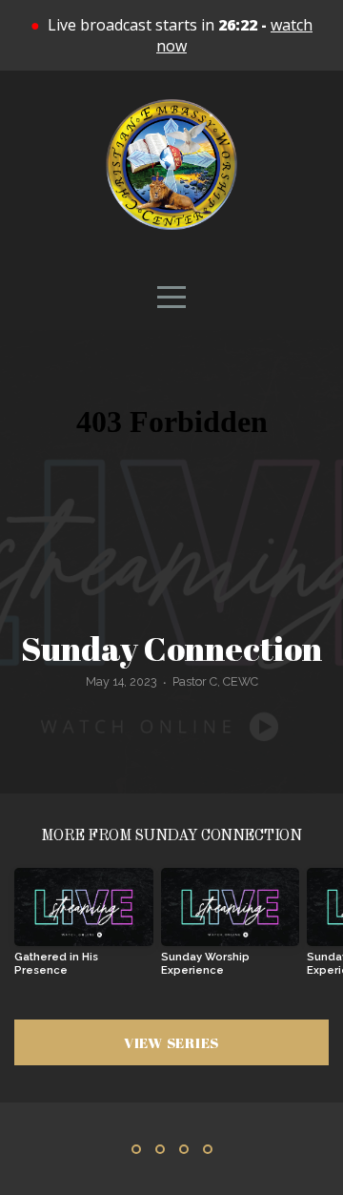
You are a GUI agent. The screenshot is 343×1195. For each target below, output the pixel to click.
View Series (171, 1042)
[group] (83, 929)
